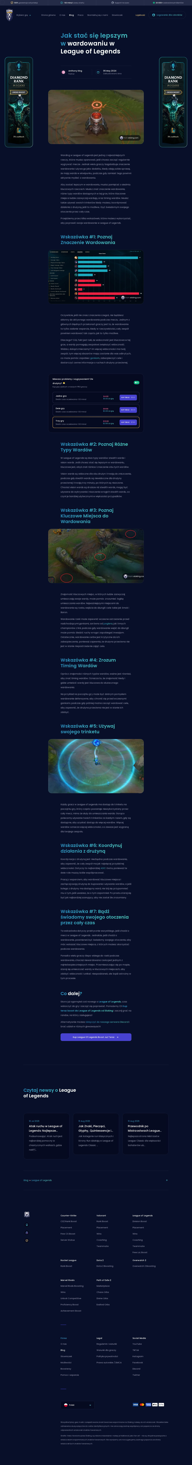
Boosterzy (66, 1368)
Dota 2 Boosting (105, 1266)
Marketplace (103, 1285)
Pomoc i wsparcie (70, 1374)
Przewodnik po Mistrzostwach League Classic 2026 (144, 1128)
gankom (95, 358)
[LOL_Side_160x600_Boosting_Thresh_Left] (19, 146)
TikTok (136, 1350)
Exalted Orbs (103, 1304)
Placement (66, 1227)
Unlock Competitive (71, 1298)
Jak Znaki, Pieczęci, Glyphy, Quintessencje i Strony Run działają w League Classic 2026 (94, 1128)
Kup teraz (128, 397)
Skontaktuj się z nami (97, 15)
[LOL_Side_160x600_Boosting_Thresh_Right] (173, 146)
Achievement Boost (71, 1310)
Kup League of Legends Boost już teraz (93, 1037)
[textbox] (77, 1405)
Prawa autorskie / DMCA (109, 1362)
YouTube (137, 1343)
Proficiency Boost (70, 1304)
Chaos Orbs (103, 1292)
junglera (107, 623)
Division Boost (140, 1221)
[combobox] (77, 1405)
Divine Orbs (102, 1298)
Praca (80, 15)
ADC (103, 868)
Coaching (102, 1239)
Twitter (136, 1374)
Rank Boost (102, 1221)
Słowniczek (117, 15)
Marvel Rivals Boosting (72, 1285)
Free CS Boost (68, 1233)
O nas (62, 15)
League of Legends (110, 1001)
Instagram (138, 1356)
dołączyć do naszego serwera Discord (107, 1022)
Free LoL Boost (140, 1252)
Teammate (103, 1246)
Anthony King (75, 70)
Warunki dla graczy (106, 1350)
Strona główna (48, 15)
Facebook (138, 1362)
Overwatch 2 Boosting (144, 1266)
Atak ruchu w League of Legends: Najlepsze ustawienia (45, 1128)
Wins (99, 1233)
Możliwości (66, 1362)
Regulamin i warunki (107, 1343)
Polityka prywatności (107, 1356)
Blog (71, 15)
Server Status (68, 1239)
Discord (136, 1368)
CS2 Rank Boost (69, 1221)
